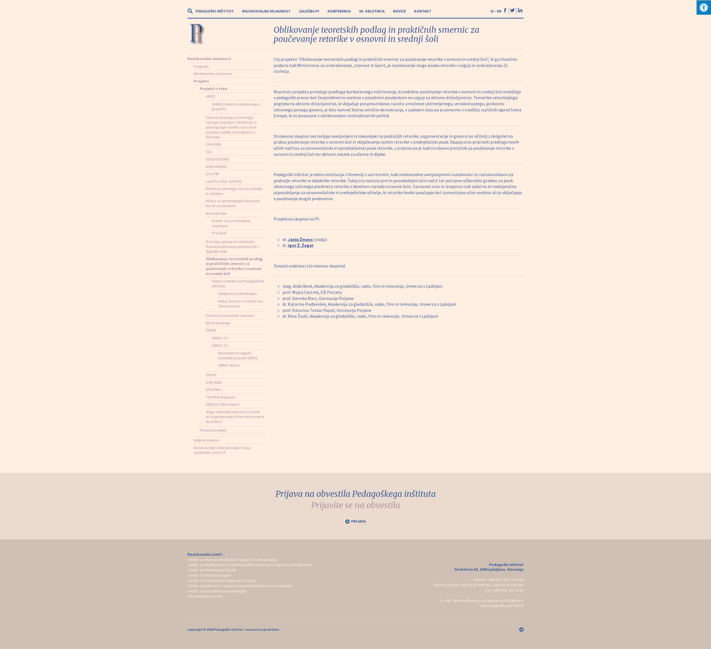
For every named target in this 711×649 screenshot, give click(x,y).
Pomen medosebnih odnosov (230, 315)
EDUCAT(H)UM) (217, 159)
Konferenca (339, 11)
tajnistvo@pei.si (465, 600)
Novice (399, 11)
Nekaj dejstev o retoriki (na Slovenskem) (240, 304)
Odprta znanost (207, 440)
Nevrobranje (216, 213)
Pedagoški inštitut (215, 11)
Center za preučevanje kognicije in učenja (221, 580)
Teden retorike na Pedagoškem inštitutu (238, 284)
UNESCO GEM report (222, 404)
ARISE (210, 96)
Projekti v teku (213, 88)
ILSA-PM (212, 173)
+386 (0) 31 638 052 (475, 584)
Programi (201, 66)
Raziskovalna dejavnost (266, 11)
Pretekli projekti (213, 430)
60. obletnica (372, 11)
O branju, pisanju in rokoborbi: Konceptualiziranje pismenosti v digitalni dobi (232, 246)
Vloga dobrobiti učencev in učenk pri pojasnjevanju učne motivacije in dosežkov (235, 416)
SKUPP (211, 374)
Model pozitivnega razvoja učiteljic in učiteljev (234, 191)
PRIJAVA (358, 521)
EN (499, 11)
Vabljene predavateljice (237, 293)
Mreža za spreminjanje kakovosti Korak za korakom (233, 203)
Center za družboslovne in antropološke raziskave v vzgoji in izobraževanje (249, 564)
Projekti (201, 81)
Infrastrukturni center (205, 596)
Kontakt (422, 11)
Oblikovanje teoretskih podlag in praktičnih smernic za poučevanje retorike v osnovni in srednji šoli (234, 266)
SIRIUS (211, 330)
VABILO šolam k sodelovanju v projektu (236, 107)
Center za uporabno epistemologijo (217, 590)
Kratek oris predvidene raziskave (231, 223)
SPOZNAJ (214, 389)
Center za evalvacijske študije (212, 569)
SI (492, 11)
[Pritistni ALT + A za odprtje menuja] (703, 7)
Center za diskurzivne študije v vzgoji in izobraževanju (232, 559)
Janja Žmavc (300, 239)
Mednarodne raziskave (213, 73)
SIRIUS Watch (229, 365)
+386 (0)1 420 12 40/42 (505, 579)
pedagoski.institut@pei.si (502, 600)
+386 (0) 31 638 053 (508, 584)
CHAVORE (213, 144)
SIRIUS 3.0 (220, 337)
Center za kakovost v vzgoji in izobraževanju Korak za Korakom (239, 585)
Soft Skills (214, 382)
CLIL (209, 151)
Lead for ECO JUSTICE (224, 181)
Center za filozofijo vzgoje (209, 575)
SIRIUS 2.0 (220, 345)
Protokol (219, 232)
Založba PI (309, 11)
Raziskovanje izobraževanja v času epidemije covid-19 (222, 450)
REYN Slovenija (218, 322)
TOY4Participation (220, 397)
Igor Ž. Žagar (301, 245)
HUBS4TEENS (216, 166)
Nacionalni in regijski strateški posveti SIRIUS (238, 355)
